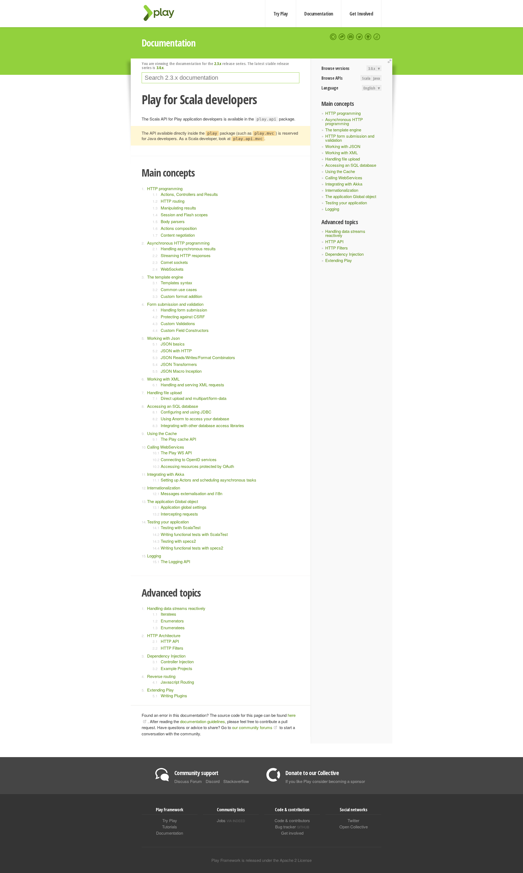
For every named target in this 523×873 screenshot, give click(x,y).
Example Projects (176, 668)
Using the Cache (340, 171)
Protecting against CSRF (183, 316)
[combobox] (220, 77)
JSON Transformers (179, 364)
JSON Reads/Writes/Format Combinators (198, 357)
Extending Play (338, 260)
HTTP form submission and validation (349, 138)
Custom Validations (178, 323)
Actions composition (179, 228)
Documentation (318, 13)
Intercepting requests (179, 514)
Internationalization (341, 190)
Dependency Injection (344, 254)
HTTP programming (343, 113)
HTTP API (334, 241)
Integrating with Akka (343, 184)
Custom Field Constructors (185, 330)
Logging (332, 209)
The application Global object (350, 196)
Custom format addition (181, 296)
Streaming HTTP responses (186, 255)
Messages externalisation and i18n (191, 493)
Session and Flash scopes (184, 214)
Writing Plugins (174, 695)
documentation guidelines (202, 721)
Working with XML (341, 152)
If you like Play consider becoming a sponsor (325, 781)
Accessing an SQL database (350, 165)
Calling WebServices (343, 177)
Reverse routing (161, 676)
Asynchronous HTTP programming (344, 121)
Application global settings (183, 507)
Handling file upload (342, 159)
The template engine (343, 129)
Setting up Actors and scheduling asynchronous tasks (208, 480)
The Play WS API (176, 452)
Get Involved (361, 13)
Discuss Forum (188, 781)
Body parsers (173, 221)
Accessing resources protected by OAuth (197, 466)
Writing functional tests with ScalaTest (194, 534)
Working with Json (163, 338)
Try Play (280, 13)
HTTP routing (172, 201)
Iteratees (168, 614)
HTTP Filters (336, 248)
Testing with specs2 (178, 541)
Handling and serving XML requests (192, 384)
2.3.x (217, 63)
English (369, 88)
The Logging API (175, 561)
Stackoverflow (236, 781)
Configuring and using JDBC (186, 412)
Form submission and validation (175, 304)
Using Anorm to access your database (195, 418)
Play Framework (162, 13)
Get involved (292, 833)
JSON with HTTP (176, 350)
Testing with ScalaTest (180, 527)
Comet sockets (174, 262)
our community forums (252, 727)
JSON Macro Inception (181, 371)
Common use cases (179, 289)
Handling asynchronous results (188, 248)
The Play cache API (178, 439)
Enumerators (172, 621)
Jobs (231, 820)
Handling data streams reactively (345, 233)
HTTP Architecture (163, 635)
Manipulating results (178, 208)
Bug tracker (292, 826)
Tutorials (169, 826)
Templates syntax (176, 282)
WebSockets (172, 269)
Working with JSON (342, 146)
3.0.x (371, 68)
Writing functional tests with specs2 (192, 548)
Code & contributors (292, 820)
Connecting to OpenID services (189, 459)
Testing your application (346, 202)
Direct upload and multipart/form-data (193, 398)
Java (376, 78)
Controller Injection (177, 661)
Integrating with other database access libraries (202, 425)
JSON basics (173, 344)
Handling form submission (184, 310)
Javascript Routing (177, 682)
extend (390, 61)
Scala (366, 78)
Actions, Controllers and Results (189, 194)
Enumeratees (173, 627)
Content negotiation (178, 235)
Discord (213, 781)
